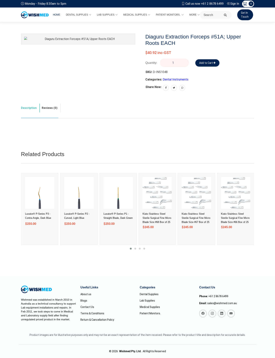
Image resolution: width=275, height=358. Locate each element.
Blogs (83, 300)
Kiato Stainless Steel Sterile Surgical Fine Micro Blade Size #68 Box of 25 (157, 217)
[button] (131, 248)
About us (85, 294)
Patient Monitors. (168, 14)
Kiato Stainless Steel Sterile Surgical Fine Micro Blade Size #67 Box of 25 (196, 217)
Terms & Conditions (92, 313)
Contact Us (87, 307)
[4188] (74, 233)
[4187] (113, 233)
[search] (225, 15)
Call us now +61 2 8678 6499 (204, 3)
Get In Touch (245, 14)
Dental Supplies (77, 14)
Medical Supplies (135, 14)
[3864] (152, 236)
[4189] (35, 233)
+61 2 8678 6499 (218, 296)
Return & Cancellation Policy (97, 319)
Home (56, 14)
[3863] (191, 236)
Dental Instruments (175, 79)
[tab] (30, 108)
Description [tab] (29, 108)
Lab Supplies (105, 14)
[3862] (231, 236)
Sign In (234, 3)
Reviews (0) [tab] (49, 108)
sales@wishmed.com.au (222, 303)
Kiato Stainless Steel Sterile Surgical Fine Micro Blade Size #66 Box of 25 (235, 217)
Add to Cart (206, 62)
